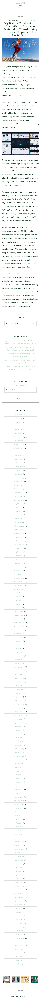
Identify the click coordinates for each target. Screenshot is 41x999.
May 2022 (19, 604)
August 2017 (19, 815)
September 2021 (19, 634)
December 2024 (19, 489)
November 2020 (19, 671)
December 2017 (19, 801)
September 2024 (19, 500)
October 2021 (19, 630)
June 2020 (19, 689)
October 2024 (19, 496)
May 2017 (19, 827)
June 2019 (19, 734)
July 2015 (19, 908)
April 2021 (19, 652)
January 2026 (19, 441)
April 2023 (19, 563)
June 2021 (19, 645)
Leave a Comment (29, 20)
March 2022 (19, 611)
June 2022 (19, 600)
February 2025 (19, 481)
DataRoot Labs (24, 106)
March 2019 (19, 745)
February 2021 (19, 660)
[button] (20, 16)
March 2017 (19, 834)
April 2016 (19, 875)
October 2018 (19, 763)
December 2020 (19, 667)
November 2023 (19, 537)
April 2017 (19, 830)
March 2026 (19, 433)
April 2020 (19, 697)
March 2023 (19, 567)
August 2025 (19, 459)
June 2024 (19, 511)
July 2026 (19, 418)
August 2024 (19, 504)
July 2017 (19, 819)
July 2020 (19, 686)
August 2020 (19, 682)
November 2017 (19, 804)
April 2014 (19, 964)
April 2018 (19, 786)
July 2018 (19, 775)
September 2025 (19, 455)
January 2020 (19, 708)
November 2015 (19, 893)
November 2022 (19, 582)
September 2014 (19, 945)
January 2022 (19, 619)
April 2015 (19, 919)
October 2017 (19, 808)
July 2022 (19, 596)
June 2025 (19, 466)
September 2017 (19, 812)
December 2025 (19, 444)
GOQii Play (28, 263)
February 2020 (19, 704)
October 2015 (19, 897)
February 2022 (19, 615)
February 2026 (19, 437)
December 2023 (19, 533)
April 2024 (19, 518)
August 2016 (19, 860)
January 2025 (18, 485)
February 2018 (19, 793)
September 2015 (19, 901)
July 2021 (19, 641)
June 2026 (19, 422)
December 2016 (19, 845)
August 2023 (19, 548)
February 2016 (19, 882)
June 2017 (19, 823)
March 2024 (19, 522)
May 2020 (19, 693)
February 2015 (19, 927)
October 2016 (19, 853)
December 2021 (19, 622)
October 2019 (19, 719)
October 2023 (19, 541)
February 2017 (19, 838)
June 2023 (19, 556)
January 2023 (19, 574)
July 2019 (19, 730)
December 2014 (19, 934)
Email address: (20, 386)
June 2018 (19, 778)
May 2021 (19, 648)
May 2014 (19, 960)
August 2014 (19, 949)
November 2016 (19, 849)
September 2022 (19, 589)
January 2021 (19, 663)
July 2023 (19, 552)
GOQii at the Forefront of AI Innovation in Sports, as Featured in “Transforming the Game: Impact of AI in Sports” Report (20, 29)
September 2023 (19, 544)
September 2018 (19, 767)
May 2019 (19, 737)
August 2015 (19, 905)
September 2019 (19, 723)
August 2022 (19, 593)
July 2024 (19, 507)
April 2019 (19, 741)
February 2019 (19, 749)
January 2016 (19, 886)
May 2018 (19, 782)
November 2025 (19, 448)
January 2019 (19, 752)
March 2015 (19, 923)
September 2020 (19, 678)
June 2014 (19, 956)
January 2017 (19, 841)
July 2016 (19, 864)
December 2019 (19, 711)
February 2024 (19, 526)
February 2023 (19, 570)
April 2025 (19, 474)
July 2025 (19, 463)
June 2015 (19, 912)
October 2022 (19, 585)
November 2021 (19, 626)
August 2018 (19, 771)
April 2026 (19, 429)
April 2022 (19, 608)
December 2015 (19, 890)
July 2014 (19, 953)
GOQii (20, 2)
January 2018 (19, 797)
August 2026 (19, 415)
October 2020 (19, 674)
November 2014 (19, 938)
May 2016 (19, 871)
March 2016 (19, 879)
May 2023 (19, 559)
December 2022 (19, 578)
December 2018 (19, 756)
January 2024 (19, 530)
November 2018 (19, 760)
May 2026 (19, 426)
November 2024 (19, 492)
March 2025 (19, 478)
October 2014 (19, 942)
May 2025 (19, 470)
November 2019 (19, 715)
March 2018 (19, 789)
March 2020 (19, 700)
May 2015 (19, 916)
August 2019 (19, 726)
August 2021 (19, 637)
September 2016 (19, 856)
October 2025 (19, 452)
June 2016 (19, 867)
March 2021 (19, 656)
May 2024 (19, 515)
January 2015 (19, 931)
